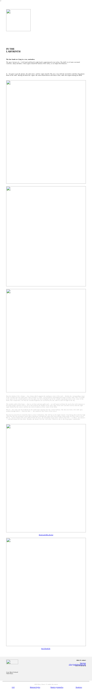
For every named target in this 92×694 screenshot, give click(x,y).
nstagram (83, 663)
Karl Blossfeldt (45, 648)
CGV (13, 687)
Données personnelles (56, 687)
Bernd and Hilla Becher (46, 534)
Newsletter (79, 687)
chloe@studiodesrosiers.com (77, 664)
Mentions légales (35, 687)
